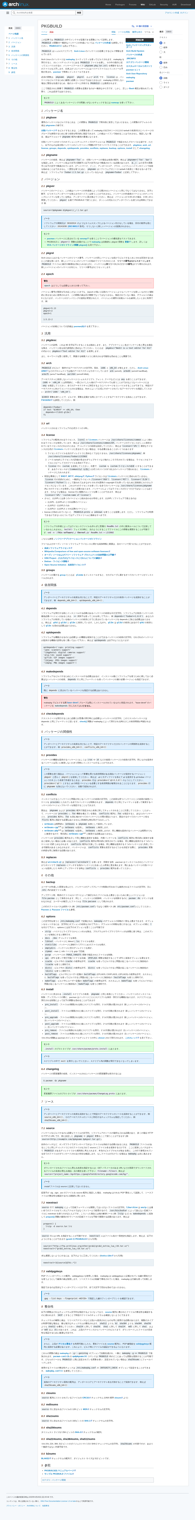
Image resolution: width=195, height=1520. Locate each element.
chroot (101, 1038)
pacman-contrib (61, 1356)
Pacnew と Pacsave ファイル (55, 909)
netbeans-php (51, 831)
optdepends (73, 148)
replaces (104, 148)
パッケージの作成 (134, 54)
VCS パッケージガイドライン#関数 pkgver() (67, 245)
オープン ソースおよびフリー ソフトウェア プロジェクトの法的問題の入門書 (79, 555)
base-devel (73, 702)
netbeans (49, 824)
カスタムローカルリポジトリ (139, 66)
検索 (79, 13)
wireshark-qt (55, 862)
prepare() (50, 1217)
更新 (127, 242)
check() (83, 721)
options (121, 148)
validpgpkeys (142, 1344)
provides (84, 148)
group (63, 575)
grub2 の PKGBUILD (76, 1239)
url (149, 145)
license (44, 148)
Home (108, 4)
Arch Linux (79, 51)
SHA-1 (87, 1421)
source (108, 1312)
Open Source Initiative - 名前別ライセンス (64, 565)
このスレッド (131, 1038)
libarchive (132, 1207)
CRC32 (85, 1398)
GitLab (152, 4)
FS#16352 (46, 400)
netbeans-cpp (51, 827)
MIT (70, 476)
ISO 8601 (73, 226)
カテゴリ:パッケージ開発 (137, 62)
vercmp (83, 238)
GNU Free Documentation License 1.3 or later (58, 1501)
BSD (63, 476)
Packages (120, 4)
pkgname (50, 125)
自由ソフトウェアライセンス (57, 548)
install (129, 148)
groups (52, 148)
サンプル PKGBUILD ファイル (58, 1474)
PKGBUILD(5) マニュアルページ (59, 1470)
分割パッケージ (48, 130)
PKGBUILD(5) (55, 46)
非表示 (18, 28)
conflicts (94, 148)
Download (186, 4)
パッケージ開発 (59, 1480)
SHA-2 (78, 1432)
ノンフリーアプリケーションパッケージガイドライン (78, 539)
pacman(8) (79, 326)
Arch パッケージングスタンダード (138, 46)
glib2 (64, 622)
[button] (7, 13)
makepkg (130, 77)
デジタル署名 (64, 1344)
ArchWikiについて (34, 1506)
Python (89, 476)
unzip (143, 1207)
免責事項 (45, 1506)
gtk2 (55, 622)
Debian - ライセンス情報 (55, 561)
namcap (115, 102)
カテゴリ (46, 1480)
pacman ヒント (133, 70)
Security (164, 4)
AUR (174, 4)
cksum (117, 1398)
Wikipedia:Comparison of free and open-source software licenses (76, 551)
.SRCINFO (131, 58)
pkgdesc (137, 145)
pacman (130, 81)
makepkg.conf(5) (54, 1371)
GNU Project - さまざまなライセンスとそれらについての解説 (72, 558)
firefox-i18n (106, 1256)
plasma (79, 575)
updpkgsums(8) (79, 1356)
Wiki (143, 4)
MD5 (85, 1409)
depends (62, 148)
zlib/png (79, 476)
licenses (93, 440)
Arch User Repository (136, 73)
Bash (131, 88)
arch (145, 145)
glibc (73, 622)
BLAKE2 (45, 1458)
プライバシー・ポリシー (15, 1506)
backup (112, 148)
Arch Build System (135, 51)
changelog (144, 148)
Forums (132, 4)
